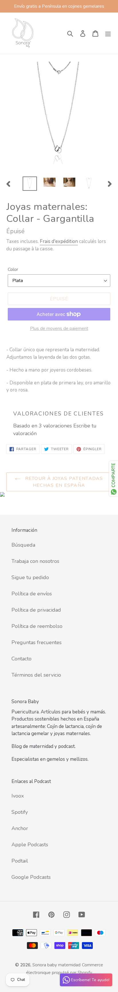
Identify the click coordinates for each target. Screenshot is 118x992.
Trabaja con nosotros (35, 561)
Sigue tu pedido (30, 577)
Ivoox (17, 795)
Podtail (19, 860)
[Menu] (108, 33)
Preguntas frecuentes (36, 642)
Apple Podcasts (29, 844)
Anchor (19, 828)
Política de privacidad (36, 609)
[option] (30, 183)
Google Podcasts (31, 877)
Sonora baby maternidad (56, 965)
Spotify (19, 812)
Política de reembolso (36, 626)
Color (13, 269)
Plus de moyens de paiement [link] (59, 328)
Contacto (21, 658)
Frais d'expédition (59, 241)
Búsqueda (23, 544)
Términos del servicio (36, 675)
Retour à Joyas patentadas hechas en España (63, 481)
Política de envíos (31, 593)
